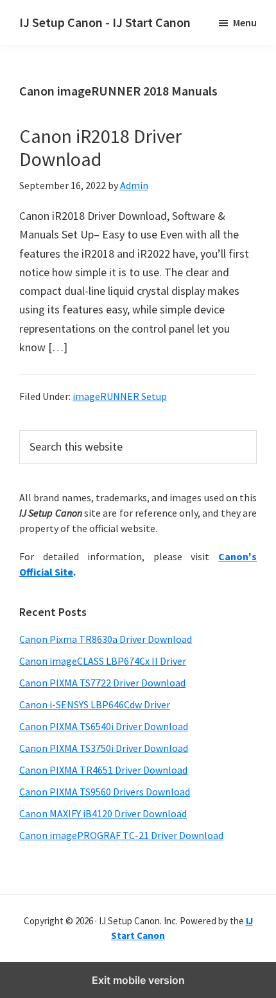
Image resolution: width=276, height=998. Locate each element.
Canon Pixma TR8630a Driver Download (105, 639)
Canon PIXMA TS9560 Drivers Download (104, 791)
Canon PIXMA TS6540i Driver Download (103, 726)
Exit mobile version (138, 980)
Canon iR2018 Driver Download (100, 147)
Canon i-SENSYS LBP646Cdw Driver (94, 704)
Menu (245, 22)
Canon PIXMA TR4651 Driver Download (103, 769)
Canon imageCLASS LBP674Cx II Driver (102, 660)
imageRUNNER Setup (120, 396)
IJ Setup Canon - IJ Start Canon (105, 22)
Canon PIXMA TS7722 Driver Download (102, 682)
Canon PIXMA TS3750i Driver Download (103, 748)
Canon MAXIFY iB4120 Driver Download (103, 813)
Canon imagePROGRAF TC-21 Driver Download (121, 835)
